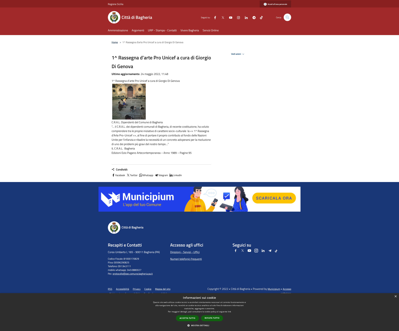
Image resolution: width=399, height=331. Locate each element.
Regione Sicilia (115, 4)
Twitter (134, 175)
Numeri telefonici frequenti (186, 259)
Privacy (137, 289)
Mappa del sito (162, 289)
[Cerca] (287, 17)
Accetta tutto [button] (187, 318)
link (229, 311)
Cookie (147, 289)
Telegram (163, 175)
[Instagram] (237, 17)
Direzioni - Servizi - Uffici (185, 252)
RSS (110, 289)
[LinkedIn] (245, 17)
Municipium (274, 289)
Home (115, 42)
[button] (199, 325)
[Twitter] (222, 17)
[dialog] (199, 312)
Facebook (120, 175)
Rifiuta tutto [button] (212, 318)
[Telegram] (253, 17)
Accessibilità (122, 289)
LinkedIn (177, 175)
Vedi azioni (236, 54)
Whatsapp (148, 175)
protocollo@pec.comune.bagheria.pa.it (133, 274)
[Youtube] (229, 17)
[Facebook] (214, 17)
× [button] (395, 296)
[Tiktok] (260, 17)
